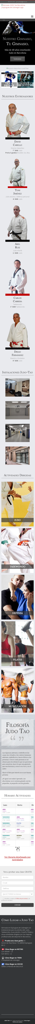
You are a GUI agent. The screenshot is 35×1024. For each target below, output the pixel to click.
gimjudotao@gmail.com (21, 1)
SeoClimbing (20, 1020)
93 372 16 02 (12, 1)
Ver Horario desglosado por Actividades (17, 858)
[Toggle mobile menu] (32, 16)
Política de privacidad (21, 898)
